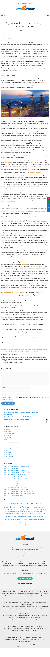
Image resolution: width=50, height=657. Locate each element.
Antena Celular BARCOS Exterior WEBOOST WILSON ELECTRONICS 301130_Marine (25, 626)
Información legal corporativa (25, 641)
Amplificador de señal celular (11, 442)
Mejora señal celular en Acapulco (36, 600)
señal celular (44, 232)
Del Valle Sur (28, 511)
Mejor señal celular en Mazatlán (38, 595)
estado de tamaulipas (14, 513)
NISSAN (43, 82)
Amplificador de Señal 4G (14, 611)
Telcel (30, 155)
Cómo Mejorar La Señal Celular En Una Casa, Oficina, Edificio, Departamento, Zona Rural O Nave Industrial (25, 608)
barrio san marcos (29, 348)
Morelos (25, 519)
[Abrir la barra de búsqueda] (48, 16)
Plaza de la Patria (11, 191)
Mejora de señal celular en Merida (16, 598)
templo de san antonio (32, 351)
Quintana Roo (33, 522)
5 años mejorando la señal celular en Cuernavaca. (17, 600)
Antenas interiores (8, 456)
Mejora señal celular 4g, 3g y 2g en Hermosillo (15, 485)
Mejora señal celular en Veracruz (9, 593)
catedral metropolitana (34, 509)
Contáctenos (25, 553)
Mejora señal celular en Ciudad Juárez (26, 593)
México (16, 58)
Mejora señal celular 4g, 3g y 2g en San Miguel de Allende (18, 476)
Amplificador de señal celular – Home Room (14, 637)
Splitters (6, 439)
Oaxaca (9, 522)
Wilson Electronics (34, 266)
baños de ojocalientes (10, 348)
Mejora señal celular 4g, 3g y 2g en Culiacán (14, 470)
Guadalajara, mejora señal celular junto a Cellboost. (35, 602)
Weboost (23, 611)
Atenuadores (7, 431)
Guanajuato (30, 513)
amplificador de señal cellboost (28, 346)
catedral (36, 348)
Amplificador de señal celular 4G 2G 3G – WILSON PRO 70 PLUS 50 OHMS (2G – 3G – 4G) (25, 632)
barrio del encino (20, 348)
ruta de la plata (22, 351)
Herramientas (7, 435)
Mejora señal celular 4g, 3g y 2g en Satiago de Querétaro (18, 472)
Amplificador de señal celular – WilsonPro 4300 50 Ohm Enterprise (25, 630)
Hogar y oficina (7, 444)
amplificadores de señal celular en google (36, 639)
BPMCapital (25, 264)
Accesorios (7, 429)
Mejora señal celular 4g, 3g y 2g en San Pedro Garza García (18, 491)
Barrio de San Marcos (19, 177)
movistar (10, 295)
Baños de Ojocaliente (34, 162)
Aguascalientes (23, 38)
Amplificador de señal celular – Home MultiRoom (35, 637)
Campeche (18, 509)
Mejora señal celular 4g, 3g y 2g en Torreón (14, 474)
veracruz (31, 524)
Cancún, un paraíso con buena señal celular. (13, 602)
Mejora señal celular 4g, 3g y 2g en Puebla (12, 362)
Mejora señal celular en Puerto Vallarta (33, 598)
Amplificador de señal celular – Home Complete (15, 639)
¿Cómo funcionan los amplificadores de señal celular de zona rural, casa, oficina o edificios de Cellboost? (25, 606)
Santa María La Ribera (12, 524)
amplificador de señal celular (39, 356)
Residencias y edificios (9, 448)
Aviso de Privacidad (7, 591)
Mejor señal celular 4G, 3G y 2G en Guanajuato (23, 591)
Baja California (12, 509)
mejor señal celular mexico (13, 349)
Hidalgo (39, 513)
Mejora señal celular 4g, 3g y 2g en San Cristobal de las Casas (19, 493)
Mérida (33, 519)
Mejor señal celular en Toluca (41, 593)
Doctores (31, 511)
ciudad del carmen (13, 511)
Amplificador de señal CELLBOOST (25, 118)
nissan (45, 349)
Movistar (26, 155)
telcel (5, 295)
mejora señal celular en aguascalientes (30, 349)
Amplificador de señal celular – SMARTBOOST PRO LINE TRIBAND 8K (25, 635)
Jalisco (43, 513)
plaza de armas (5, 351)
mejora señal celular (10, 516)
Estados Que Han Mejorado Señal (34, 611)
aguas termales (8, 162)
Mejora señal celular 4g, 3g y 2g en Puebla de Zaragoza (17, 481)
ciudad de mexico (22, 511)
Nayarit (42, 519)
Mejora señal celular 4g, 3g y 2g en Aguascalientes (16, 466)
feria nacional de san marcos (39, 357)
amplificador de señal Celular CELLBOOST (14, 292)
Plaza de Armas (31, 172)
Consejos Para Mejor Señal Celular (10, 354)
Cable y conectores (9, 433)
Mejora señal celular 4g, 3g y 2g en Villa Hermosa (16, 489)
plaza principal (23, 522)
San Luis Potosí (40, 522)
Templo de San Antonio (33, 205)
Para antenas (7, 437)
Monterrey (38, 573)
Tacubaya (24, 524)
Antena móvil (7, 452)
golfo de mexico (24, 513)
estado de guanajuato (38, 511)
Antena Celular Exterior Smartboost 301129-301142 (37, 624)
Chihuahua (6, 511)
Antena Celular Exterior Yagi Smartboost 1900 (12, 628)
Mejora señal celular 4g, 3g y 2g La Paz (13, 495)
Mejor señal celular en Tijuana (40, 591)
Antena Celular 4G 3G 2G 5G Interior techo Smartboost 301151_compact (25, 622)
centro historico (43, 509)
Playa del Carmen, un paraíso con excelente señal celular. (17, 595)
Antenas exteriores (8, 454)
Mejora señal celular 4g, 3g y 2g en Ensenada (15, 487)
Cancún (22, 509)
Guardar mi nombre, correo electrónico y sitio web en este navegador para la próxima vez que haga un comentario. (26, 398)
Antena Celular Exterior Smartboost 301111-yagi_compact (35, 628)
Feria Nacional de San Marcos (36, 179)
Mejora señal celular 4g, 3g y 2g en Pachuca (14, 483)
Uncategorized (7, 459)
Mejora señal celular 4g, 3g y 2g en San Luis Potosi (16, 478)
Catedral (38, 172)
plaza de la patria (13, 351)
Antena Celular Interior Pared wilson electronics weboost (14, 624)
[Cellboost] (25, 8)
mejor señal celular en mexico (33, 516)
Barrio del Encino (21, 175)
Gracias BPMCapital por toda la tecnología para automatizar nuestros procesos (25, 617)
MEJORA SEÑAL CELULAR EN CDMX (25, 604)
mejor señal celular (21, 516)
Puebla (28, 522)
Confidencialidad (25, 557)
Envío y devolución (25, 555)
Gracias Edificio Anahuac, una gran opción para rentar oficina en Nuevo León (25, 619)
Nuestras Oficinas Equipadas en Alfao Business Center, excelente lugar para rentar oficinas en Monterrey (25, 615)
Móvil (5, 446)
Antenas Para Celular (9, 450)
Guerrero (36, 513)
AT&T (33, 155)
